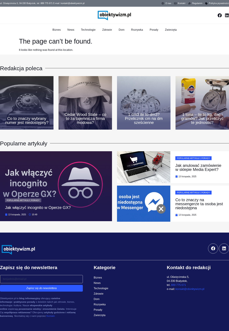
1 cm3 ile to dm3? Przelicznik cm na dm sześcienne (144, 118)
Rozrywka (137, 29)
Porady (154, 29)
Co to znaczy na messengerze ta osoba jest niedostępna (199, 204)
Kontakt (50, 316)
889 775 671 (46, 3)
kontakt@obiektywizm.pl (72, 3)
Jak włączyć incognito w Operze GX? (38, 207)
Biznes (56, 29)
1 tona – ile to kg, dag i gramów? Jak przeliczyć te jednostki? (202, 118)
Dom (121, 29)
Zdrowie (107, 29)
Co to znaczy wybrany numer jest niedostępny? (26, 120)
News (70, 29)
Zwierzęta (171, 29)
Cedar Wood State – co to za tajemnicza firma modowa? (85, 118)
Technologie (88, 29)
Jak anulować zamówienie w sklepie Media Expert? (198, 167)
